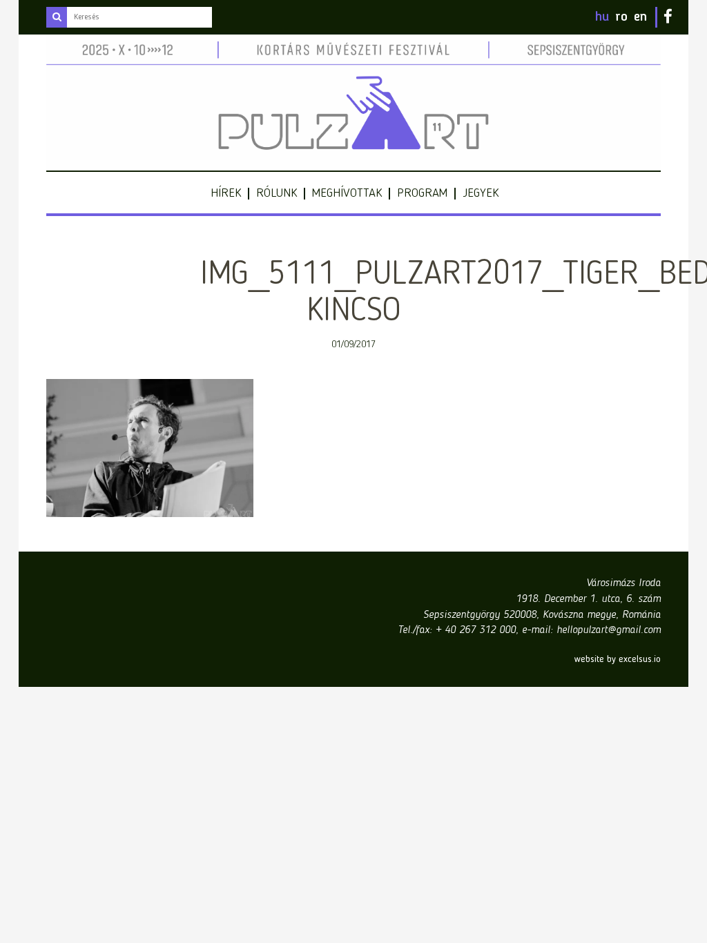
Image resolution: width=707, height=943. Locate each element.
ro (621, 17)
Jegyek (480, 193)
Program (422, 193)
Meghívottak (347, 193)
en (640, 17)
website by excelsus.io (617, 659)
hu (602, 17)
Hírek (226, 193)
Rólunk (276, 193)
